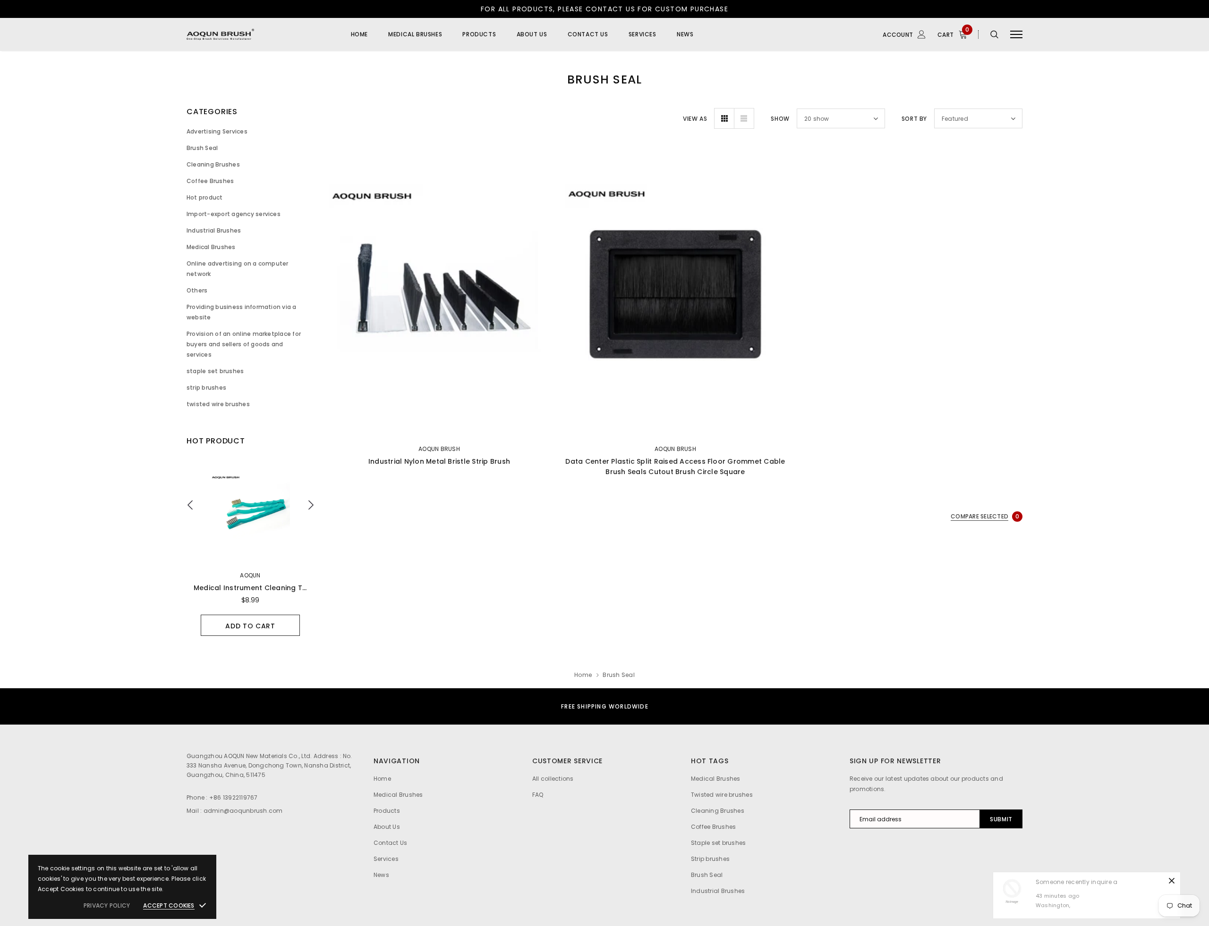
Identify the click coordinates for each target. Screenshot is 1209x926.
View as (695, 119)
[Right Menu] (1016, 35)
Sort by (914, 119)
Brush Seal (618, 675)
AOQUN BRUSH (439, 449)
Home (583, 675)
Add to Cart (250, 626)
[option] (250, 547)
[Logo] (259, 34)
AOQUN (250, 575)
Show (780, 119)
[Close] (1171, 880)
